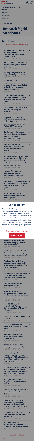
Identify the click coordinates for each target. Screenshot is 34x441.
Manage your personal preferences (17, 231)
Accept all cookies (17, 236)
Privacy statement (21, 227)
